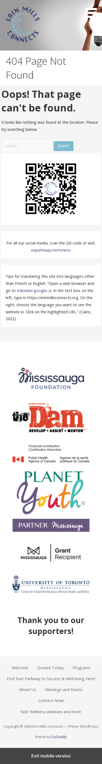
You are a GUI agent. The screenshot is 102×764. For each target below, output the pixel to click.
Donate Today (50, 667)
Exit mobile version (51, 756)
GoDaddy (59, 736)
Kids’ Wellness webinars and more (51, 711)
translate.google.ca (34, 290)
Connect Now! (51, 700)
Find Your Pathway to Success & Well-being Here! (51, 678)
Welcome (20, 667)
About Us (27, 689)
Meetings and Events (64, 689)
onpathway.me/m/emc (51, 250)
